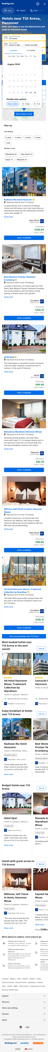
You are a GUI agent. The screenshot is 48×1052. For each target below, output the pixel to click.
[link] (8, 137)
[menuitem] (8, 10)
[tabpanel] (22, 81)
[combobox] (24, 38)
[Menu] (45, 4)
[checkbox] (35, 69)
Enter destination (14, 36)
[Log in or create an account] (38, 4)
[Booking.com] (8, 4)
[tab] (13, 50)
